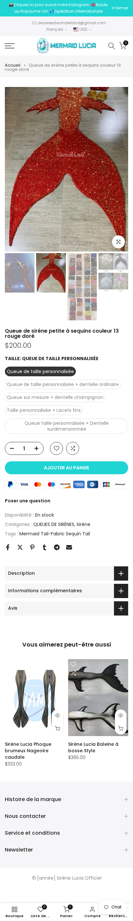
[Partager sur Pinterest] (32, 547)
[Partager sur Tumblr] (44, 547)
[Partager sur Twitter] (20, 547)
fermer (121, 8)
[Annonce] (58, 8)
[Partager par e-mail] (69, 547)
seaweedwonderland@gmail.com (72, 23)
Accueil (12, 65)
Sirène (83, 524)
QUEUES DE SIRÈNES (53, 524)
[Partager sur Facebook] (8, 547)
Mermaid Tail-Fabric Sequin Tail (54, 533)
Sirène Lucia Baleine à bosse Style (93, 747)
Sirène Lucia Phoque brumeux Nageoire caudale (28, 750)
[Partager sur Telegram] (57, 547)
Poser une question (27, 501)
